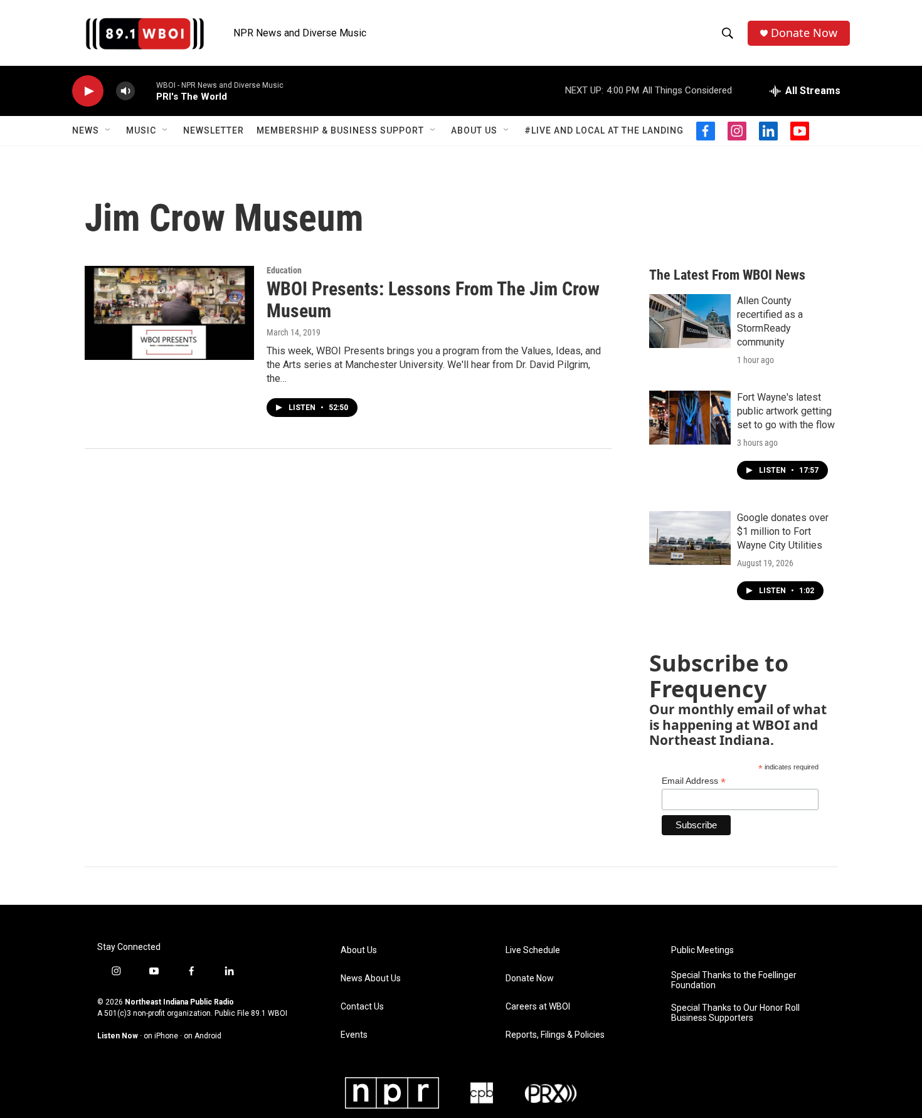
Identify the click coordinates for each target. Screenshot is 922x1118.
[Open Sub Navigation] (108, 130)
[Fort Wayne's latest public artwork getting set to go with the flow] (690, 418)
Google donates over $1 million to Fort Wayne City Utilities (783, 531)
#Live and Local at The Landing (604, 130)
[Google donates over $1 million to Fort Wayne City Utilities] (690, 538)
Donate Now (804, 33)
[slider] (145, 90)
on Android (202, 1035)
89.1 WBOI (269, 1013)
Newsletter (213, 130)
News (85, 130)
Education (284, 270)
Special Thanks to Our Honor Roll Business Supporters (735, 1013)
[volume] (125, 91)
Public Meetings (702, 950)
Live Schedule (533, 950)
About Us (474, 130)
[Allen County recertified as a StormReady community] (690, 321)
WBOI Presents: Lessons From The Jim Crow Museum (433, 300)
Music (141, 130)
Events (354, 1035)
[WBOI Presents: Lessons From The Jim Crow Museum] (169, 313)
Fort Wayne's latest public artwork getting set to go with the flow (786, 411)
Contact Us (362, 1006)
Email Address (694, 781)
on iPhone (161, 1035)
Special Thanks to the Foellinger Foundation (734, 980)
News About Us (371, 978)
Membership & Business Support (340, 130)
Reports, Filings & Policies (555, 1035)
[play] (88, 91)
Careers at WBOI (538, 1006)
